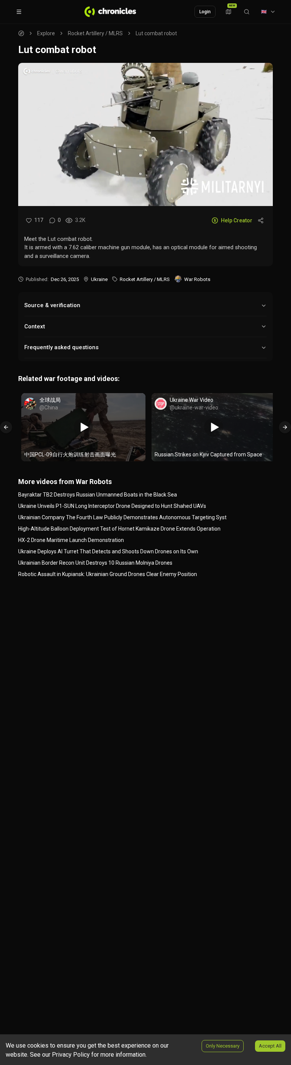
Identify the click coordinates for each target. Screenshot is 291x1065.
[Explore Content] (110, 11)
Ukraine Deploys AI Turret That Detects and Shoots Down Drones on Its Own (108, 551)
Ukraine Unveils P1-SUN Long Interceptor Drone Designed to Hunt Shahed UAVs (112, 506)
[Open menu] (19, 12)
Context (34, 326)
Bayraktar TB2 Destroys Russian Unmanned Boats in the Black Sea (97, 495)
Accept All (270, 1046)
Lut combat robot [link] (156, 33)
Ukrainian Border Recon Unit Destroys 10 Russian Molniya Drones (95, 563)
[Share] (261, 220)
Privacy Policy (71, 1054)
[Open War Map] (228, 12)
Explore (46, 33)
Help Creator (236, 220)
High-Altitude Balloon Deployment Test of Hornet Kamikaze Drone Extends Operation (119, 529)
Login (205, 11)
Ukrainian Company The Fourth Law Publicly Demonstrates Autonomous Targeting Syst (122, 517)
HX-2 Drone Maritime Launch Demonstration (71, 540)
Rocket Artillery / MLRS (95, 33)
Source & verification (52, 305)
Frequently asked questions (61, 347)
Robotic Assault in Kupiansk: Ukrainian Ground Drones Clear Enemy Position (107, 574)
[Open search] (246, 12)
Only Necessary (222, 1046)
